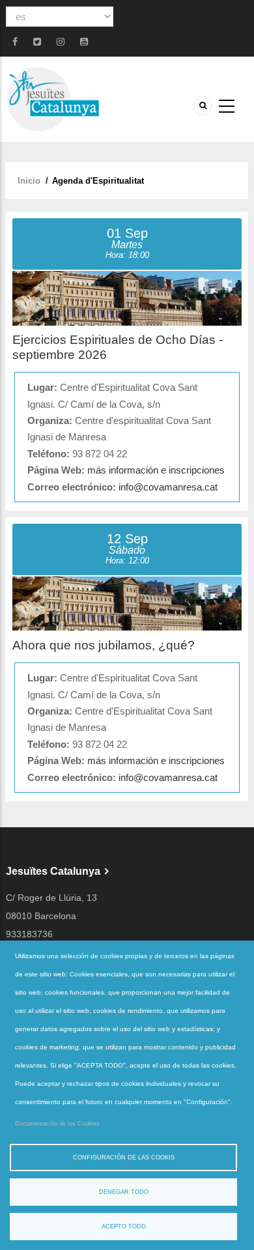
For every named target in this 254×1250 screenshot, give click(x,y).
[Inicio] (53, 98)
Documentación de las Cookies (57, 1123)
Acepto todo (124, 1226)
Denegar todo (123, 1192)
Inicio (29, 181)
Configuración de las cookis (124, 1157)
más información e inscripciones (156, 470)
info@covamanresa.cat (168, 486)
